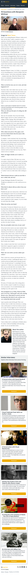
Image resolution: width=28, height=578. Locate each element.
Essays (18, 5)
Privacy (6, 572)
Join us (24, 1)
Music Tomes (11, 35)
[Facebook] (24, 567)
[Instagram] (20, 567)
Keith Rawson (9, 31)
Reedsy (7, 569)
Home (2, 5)
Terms (2, 572)
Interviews (12, 5)
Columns (7, 5)
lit (6, 1)
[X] (18, 567)
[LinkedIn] (22, 567)
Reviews (23, 5)
